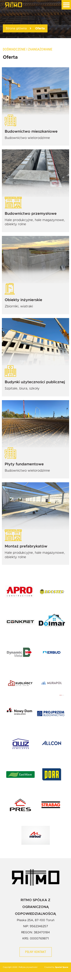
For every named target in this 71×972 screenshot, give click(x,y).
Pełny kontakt (35, 952)
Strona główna (16, 28)
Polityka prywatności (28, 967)
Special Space (61, 967)
